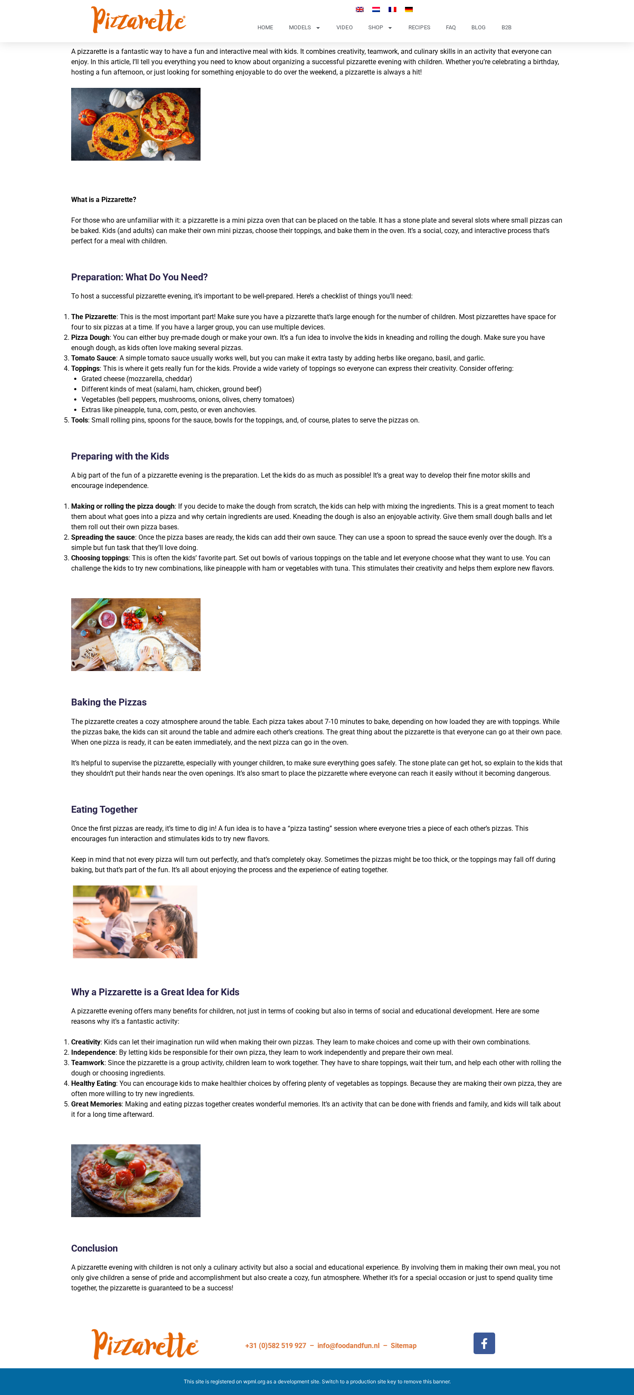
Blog (478, 27)
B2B (507, 27)
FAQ (451, 27)
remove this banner (426, 1381)
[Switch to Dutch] (376, 9)
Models (300, 27)
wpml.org (254, 1381)
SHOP (375, 27)
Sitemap (404, 1346)
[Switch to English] (360, 9)
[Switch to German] (409, 9)
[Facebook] (484, 1343)
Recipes (419, 27)
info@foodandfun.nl (348, 1346)
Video (344, 27)
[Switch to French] (392, 9)
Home (265, 27)
